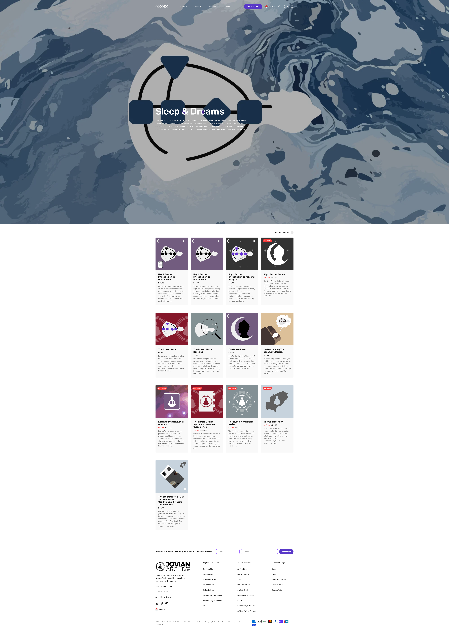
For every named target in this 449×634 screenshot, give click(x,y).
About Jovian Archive (164, 586)
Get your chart (253, 6)
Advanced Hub (208, 585)
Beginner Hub (208, 574)
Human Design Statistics (212, 601)
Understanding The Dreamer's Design (274, 350)
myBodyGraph (242, 590)
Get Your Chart (209, 569)
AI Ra (239, 580)
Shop (197, 6)
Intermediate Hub (210, 580)
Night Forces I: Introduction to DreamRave (166, 277)
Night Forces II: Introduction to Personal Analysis (241, 277)
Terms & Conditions (279, 580)
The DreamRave (237, 349)
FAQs (274, 574)
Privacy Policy (277, 585)
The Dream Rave (167, 349)
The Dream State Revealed (202, 350)
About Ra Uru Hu (162, 592)
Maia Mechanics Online (245, 595)
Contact (275, 569)
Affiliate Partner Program (246, 611)
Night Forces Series (274, 274)
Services (212, 6)
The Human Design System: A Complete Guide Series (204, 424)
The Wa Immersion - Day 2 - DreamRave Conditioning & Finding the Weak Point (171, 501)
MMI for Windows (243, 585)
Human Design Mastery (246, 606)
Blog (204, 606)
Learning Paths (243, 574)
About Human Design (164, 597)
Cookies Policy (277, 590)
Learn (182, 6)
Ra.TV (239, 601)
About (228, 6)
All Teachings (242, 569)
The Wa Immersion (273, 422)
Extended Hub (208, 590)
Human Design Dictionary (212, 595)
